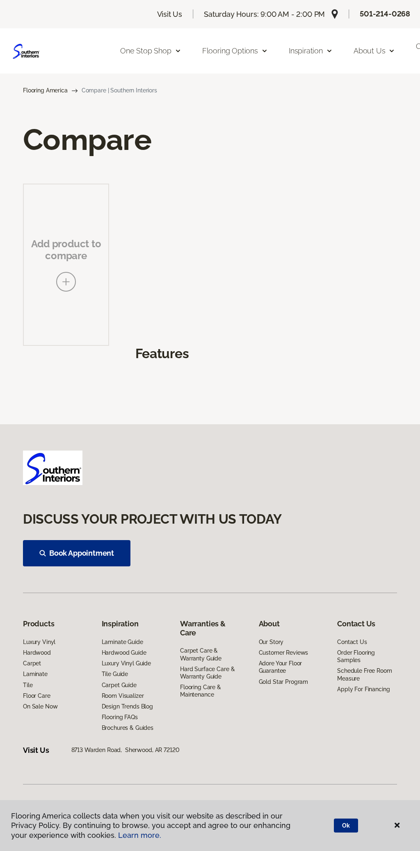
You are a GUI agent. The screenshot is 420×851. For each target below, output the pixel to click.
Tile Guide (115, 674)
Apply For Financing (363, 689)
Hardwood (37, 652)
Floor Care (36, 695)
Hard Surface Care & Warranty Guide (207, 673)
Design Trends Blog (127, 706)
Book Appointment (81, 553)
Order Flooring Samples (356, 656)
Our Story (271, 642)
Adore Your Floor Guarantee (280, 667)
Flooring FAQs (120, 717)
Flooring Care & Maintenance (200, 691)
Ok (346, 825)
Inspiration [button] (306, 50)
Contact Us (352, 642)
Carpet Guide (119, 685)
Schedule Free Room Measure (364, 674)
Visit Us (170, 14)
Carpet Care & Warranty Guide (200, 654)
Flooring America (45, 90)
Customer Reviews (283, 652)
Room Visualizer (123, 695)
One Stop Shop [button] (145, 50)
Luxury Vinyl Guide (126, 663)
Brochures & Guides (127, 727)
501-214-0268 (385, 13)
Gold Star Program (283, 681)
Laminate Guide (122, 642)
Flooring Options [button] (230, 50)
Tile (27, 685)
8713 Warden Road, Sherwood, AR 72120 (125, 750)
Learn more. (139, 835)
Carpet (32, 663)
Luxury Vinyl (39, 642)
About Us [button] (370, 50)
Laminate (35, 674)
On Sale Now (40, 706)
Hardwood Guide (124, 652)
